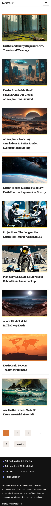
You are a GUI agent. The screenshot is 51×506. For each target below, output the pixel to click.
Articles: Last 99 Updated (19, 466)
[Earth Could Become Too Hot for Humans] (24, 347)
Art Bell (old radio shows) (19, 461)
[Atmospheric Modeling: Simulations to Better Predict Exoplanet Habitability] (24, 121)
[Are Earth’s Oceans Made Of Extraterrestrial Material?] (24, 392)
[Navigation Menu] (46, 3)
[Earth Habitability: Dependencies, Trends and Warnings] (24, 27)
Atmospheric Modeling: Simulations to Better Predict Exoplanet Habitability (20, 143)
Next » (20, 444)
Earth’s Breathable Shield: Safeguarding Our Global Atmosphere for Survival (18, 94)
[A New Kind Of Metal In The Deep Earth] (24, 303)
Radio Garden (12, 476)
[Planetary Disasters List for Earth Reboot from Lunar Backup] (24, 258)
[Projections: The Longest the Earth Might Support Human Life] (24, 214)
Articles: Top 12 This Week (19, 471)
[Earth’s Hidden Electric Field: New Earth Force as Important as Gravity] (24, 169)
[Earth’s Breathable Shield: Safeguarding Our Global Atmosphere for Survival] (24, 72)
